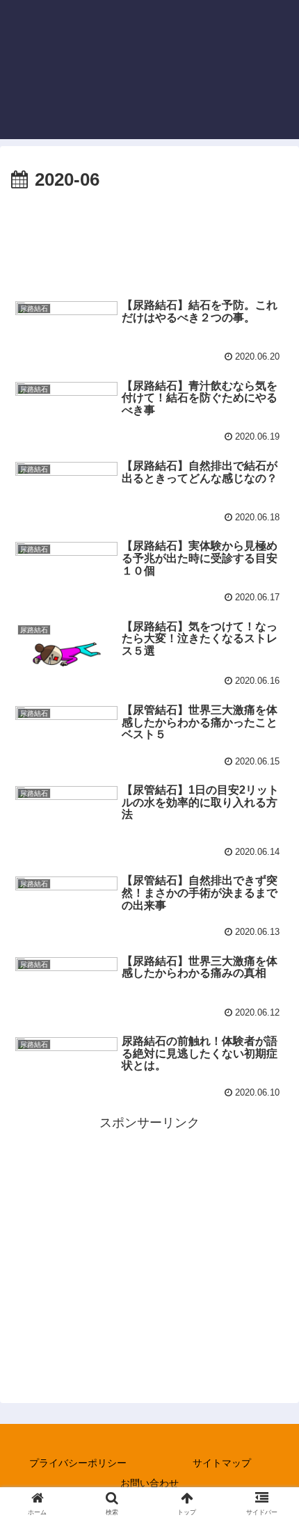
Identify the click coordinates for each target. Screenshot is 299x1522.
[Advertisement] (149, 238)
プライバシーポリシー (78, 1462)
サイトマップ (222, 1462)
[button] (270, 1256)
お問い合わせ (149, 1483)
